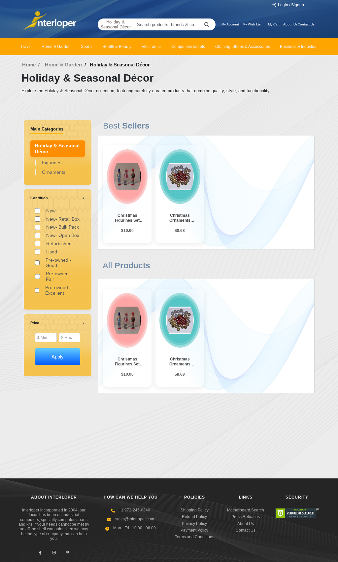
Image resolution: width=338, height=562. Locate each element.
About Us (290, 24)
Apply (57, 356)
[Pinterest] (67, 553)
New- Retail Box (63, 219)
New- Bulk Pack (62, 227)
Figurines (51, 162)
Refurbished (59, 243)
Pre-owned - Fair (59, 276)
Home (29, 64)
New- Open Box (62, 235)
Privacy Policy (194, 523)
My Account (230, 24)
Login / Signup (290, 5)
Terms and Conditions (194, 537)
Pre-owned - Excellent (58, 290)
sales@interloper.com (134, 519)
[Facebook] (40, 553)
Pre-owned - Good (58, 262)
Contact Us (306, 24)
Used (51, 251)
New (50, 210)
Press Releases (245, 516)
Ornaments (53, 172)
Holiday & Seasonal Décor (115, 24)
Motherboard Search (245, 510)
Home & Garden (63, 64)
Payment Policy (194, 530)
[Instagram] (54, 553)
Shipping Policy (195, 510)
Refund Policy (194, 516)
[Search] (207, 24)
